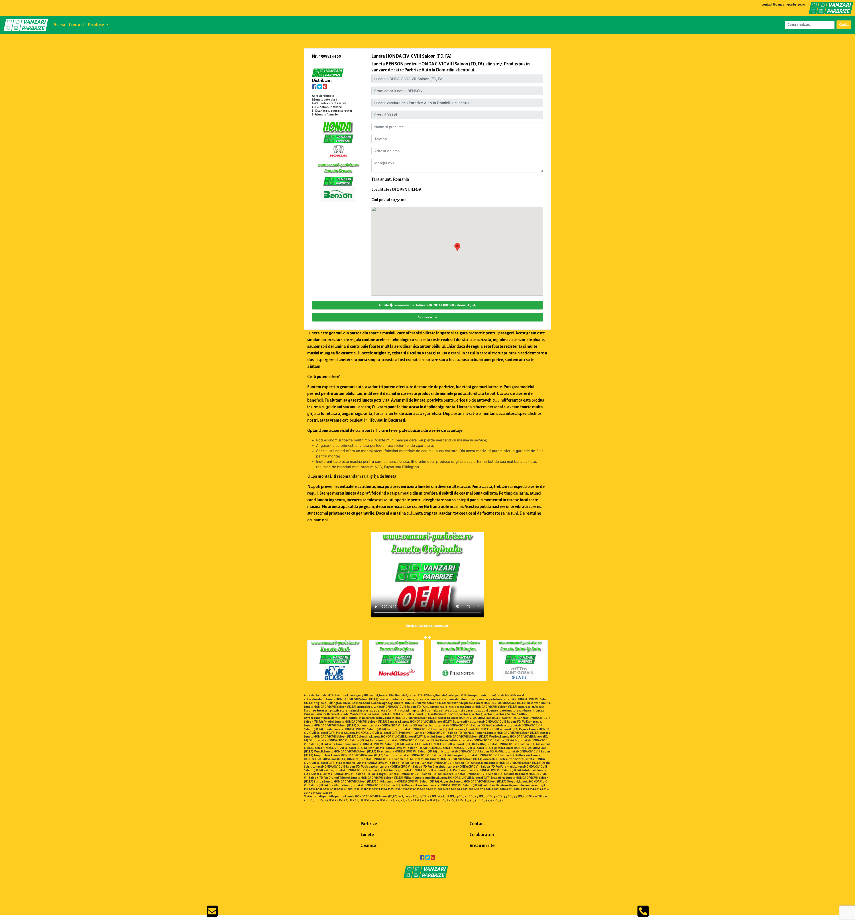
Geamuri (369, 845)
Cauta (844, 25)
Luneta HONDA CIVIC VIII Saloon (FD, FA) (411, 56)
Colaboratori (482, 834)
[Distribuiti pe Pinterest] (325, 87)
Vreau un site (482, 845)
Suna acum (429, 317)
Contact (76, 24)
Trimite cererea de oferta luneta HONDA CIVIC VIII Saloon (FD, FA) (427, 305)
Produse (96, 24)
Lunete (367, 834)
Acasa (59, 24)
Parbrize (368, 823)
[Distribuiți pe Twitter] (319, 87)
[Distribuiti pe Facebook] (314, 87)
